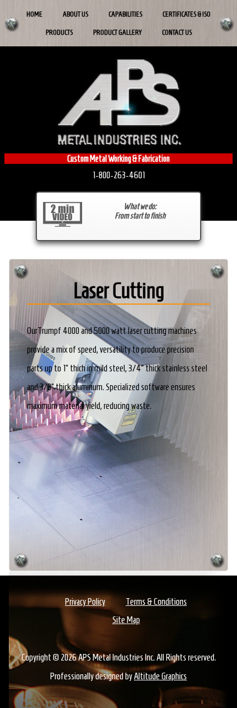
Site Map (126, 620)
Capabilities (125, 14)
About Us (75, 14)
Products (59, 32)
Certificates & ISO (187, 14)
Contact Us (177, 32)
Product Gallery (117, 32)
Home (34, 14)
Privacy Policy (85, 601)
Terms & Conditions (156, 601)
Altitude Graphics (160, 676)
